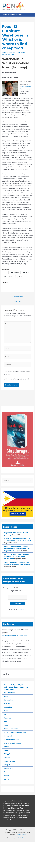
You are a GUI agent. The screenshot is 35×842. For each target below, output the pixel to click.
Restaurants (9, 768)
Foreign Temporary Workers (15, 732)
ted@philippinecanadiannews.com (14, 636)
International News (11, 739)
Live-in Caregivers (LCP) (13, 743)
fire (5, 722)
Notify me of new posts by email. (17, 379)
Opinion (7, 750)
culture (7, 704)
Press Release (9, 761)
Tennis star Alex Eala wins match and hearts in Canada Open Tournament (16, 556)
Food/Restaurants (11, 729)
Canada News (21, 52)
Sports (6, 775)
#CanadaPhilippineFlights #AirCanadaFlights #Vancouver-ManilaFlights (16, 687)
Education (8, 707)
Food (6, 725)
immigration (9, 736)
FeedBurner (22, 609)
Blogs (6, 696)
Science (7, 772)
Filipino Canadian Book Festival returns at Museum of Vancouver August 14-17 (17, 549)
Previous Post (17, 296)
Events (6, 711)
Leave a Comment (8, 52)
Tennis (6, 779)
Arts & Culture (9, 693)
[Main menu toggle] (32, 6)
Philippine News (10, 754)
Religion (7, 765)
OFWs (6, 747)
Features (7, 718)
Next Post (17, 301)
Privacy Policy (21, 834)
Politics (7, 757)
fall (5, 714)
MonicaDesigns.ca (23, 838)
